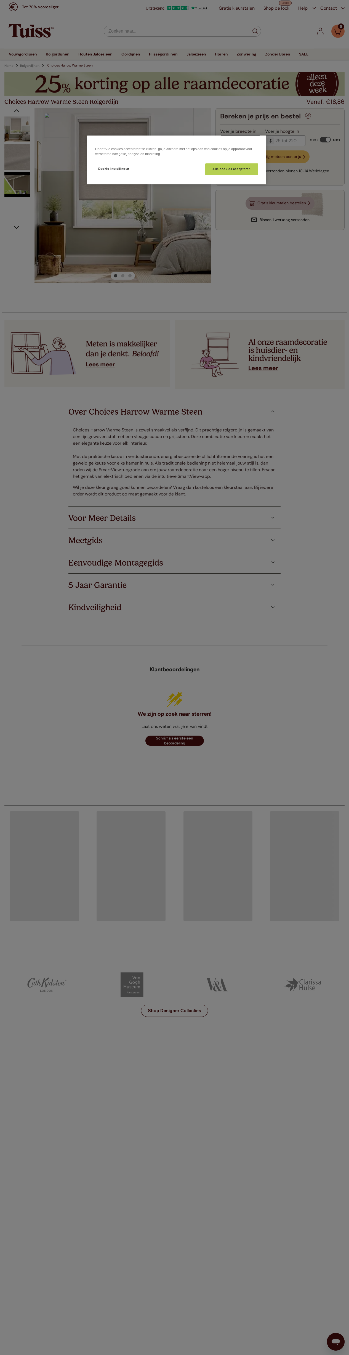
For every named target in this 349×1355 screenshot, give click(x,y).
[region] (176, 160)
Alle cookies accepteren (231, 169)
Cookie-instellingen (113, 168)
